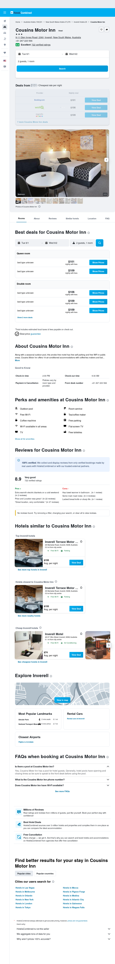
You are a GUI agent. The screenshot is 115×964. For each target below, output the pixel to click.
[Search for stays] (4, 27)
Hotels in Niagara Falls (74, 907)
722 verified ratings (41, 44)
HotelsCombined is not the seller (33, 928)
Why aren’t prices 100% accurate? (34, 939)
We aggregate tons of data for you (33, 933)
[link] (32, 569)
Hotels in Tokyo (23, 907)
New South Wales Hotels (55, 22)
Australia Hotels (30, 22)
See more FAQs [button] (62, 791)
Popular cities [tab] (24, 873)
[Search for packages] (4, 39)
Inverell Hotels (79, 22)
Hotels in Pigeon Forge (74, 891)
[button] (5, 12)
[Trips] (4, 53)
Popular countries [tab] (45, 873)
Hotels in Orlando (24, 895)
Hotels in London (24, 903)
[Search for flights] (4, 21)
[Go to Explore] (4, 45)
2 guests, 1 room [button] (26, 61)
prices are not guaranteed (77, 920)
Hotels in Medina (71, 895)
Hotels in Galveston (72, 903)
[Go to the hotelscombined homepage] (21, 12)
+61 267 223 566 (24, 40)
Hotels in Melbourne (25, 891)
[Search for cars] (4, 33)
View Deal (76, 562)
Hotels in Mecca (70, 887)
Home (18, 22)
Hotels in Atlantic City (73, 899)
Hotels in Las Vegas (25, 887)
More (17, 360)
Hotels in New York (25, 899)
